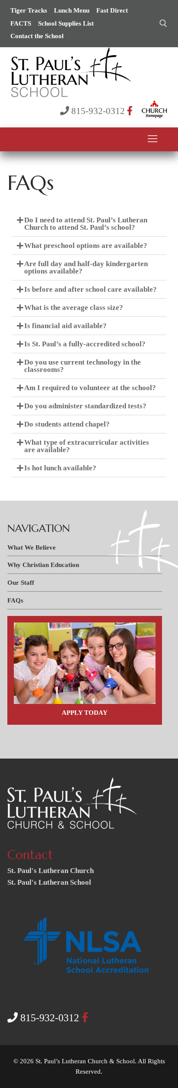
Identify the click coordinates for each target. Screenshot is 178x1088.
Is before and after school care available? (90, 289)
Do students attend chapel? (67, 424)
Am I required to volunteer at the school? (90, 388)
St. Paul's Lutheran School (49, 882)
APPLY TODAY (85, 712)
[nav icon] (152, 139)
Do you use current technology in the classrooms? (82, 366)
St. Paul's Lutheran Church (50, 870)
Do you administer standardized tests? (85, 406)
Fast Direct (112, 10)
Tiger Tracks (28, 10)
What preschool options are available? (85, 245)
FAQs (15, 600)
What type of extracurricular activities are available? (86, 446)
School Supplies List (66, 23)
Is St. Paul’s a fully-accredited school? (85, 344)
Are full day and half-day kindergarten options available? (86, 267)
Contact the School (37, 36)
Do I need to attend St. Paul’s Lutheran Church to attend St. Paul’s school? (85, 223)
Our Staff (20, 582)
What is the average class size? (73, 307)
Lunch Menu (71, 10)
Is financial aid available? (65, 326)
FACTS (20, 23)
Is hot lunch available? (60, 468)
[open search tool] (163, 23)
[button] (89, 224)
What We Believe (31, 547)
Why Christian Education (43, 564)
